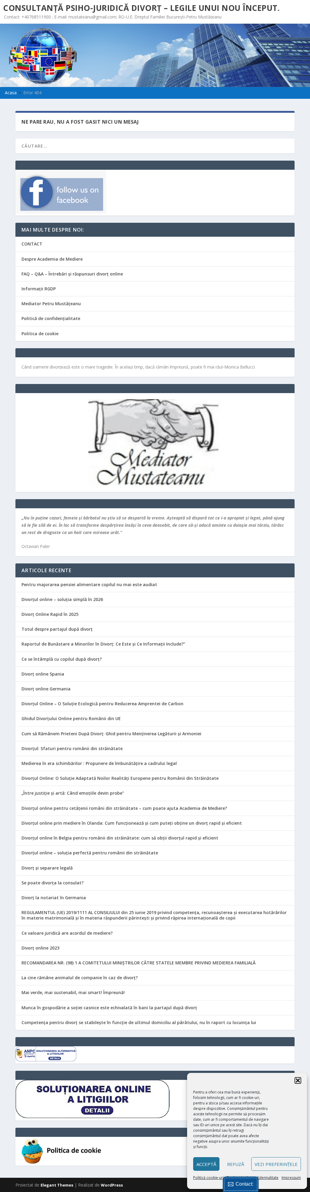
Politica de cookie (39, 333)
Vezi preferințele (276, 1164)
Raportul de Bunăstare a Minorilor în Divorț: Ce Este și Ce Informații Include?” (103, 644)
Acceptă (206, 1164)
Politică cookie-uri (208, 1177)
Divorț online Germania (46, 689)
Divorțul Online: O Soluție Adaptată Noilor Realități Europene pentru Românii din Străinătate (120, 778)
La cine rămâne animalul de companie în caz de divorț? (79, 977)
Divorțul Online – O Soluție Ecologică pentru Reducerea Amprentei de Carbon (102, 703)
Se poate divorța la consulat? (52, 883)
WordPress (112, 1185)
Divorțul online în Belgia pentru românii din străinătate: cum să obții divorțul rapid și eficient (119, 838)
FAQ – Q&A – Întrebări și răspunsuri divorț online (72, 274)
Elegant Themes (57, 1185)
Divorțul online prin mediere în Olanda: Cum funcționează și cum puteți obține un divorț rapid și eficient (131, 823)
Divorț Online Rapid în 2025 (49, 614)
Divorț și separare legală (47, 868)
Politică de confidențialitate (50, 318)
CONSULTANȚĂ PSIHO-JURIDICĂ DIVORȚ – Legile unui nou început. (141, 7)
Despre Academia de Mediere (52, 259)
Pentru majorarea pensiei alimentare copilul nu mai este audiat (89, 584)
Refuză (235, 1164)
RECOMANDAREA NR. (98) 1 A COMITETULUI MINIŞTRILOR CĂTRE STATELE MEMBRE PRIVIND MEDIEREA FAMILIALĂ (138, 963)
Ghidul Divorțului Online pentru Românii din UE (71, 718)
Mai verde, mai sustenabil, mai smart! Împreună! (73, 992)
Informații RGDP (38, 289)
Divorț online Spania (42, 674)
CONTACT (31, 244)
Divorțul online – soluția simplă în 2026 (62, 599)
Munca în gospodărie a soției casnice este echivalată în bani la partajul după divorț (109, 1007)
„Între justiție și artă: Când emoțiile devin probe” (72, 793)
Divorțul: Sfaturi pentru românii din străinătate (72, 748)
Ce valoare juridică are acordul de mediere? (67, 933)
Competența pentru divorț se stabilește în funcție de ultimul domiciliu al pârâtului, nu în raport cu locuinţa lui (138, 1022)
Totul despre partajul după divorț (57, 629)
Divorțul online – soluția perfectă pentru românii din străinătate (89, 853)
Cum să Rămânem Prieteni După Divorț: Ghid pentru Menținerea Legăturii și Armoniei (111, 733)
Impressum (291, 1177)
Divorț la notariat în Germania (53, 897)
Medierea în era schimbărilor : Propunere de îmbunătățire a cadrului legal (99, 763)
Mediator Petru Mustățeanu (51, 303)
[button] (298, 1080)
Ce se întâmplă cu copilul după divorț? (61, 659)
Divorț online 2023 (40, 948)
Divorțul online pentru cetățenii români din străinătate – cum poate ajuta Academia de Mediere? (124, 808)
